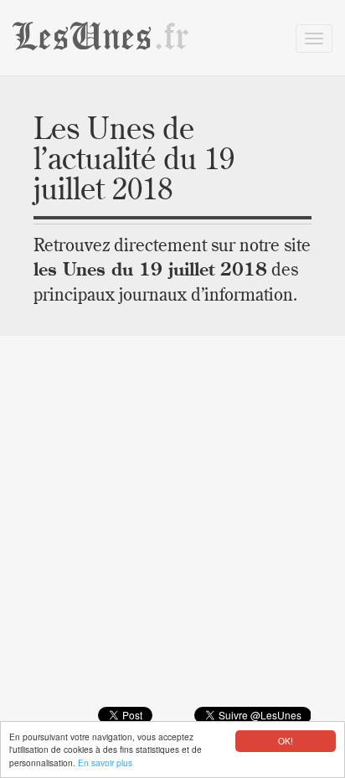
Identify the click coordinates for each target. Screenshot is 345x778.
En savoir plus (105, 762)
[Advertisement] (172, 533)
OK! (285, 740)
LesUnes (101, 37)
